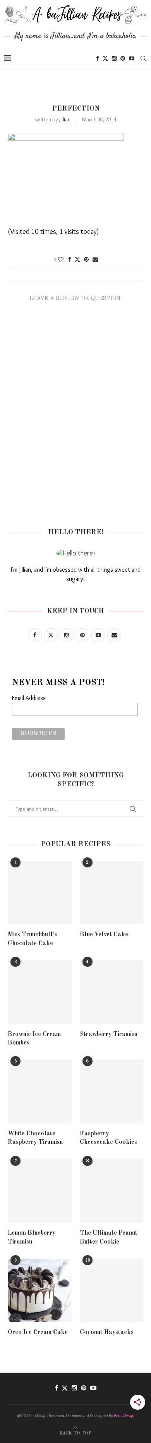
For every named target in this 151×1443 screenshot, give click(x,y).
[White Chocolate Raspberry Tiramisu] (40, 1091)
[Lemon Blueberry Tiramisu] (40, 1191)
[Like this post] (60, 259)
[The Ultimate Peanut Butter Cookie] (112, 1191)
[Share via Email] (95, 259)
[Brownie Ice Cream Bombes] (40, 992)
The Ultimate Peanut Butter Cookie (108, 1237)
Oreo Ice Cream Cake (38, 1332)
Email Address (29, 698)
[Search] (143, 58)
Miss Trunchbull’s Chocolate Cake (32, 939)
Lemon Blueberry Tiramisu (31, 1237)
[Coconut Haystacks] (112, 1290)
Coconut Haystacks (107, 1332)
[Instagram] (114, 58)
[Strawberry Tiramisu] (112, 992)
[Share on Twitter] (77, 259)
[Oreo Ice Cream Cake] (40, 1290)
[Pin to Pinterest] (86, 259)
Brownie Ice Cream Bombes (34, 1038)
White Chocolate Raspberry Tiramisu (35, 1138)
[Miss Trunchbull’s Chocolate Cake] (40, 893)
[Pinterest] (122, 58)
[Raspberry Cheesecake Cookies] (112, 1091)
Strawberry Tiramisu (108, 1034)
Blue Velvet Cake (104, 935)
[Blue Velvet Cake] (112, 893)
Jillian (64, 119)
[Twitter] (105, 58)
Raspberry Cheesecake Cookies (108, 1138)
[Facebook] (97, 58)
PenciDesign (124, 1415)
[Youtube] (131, 58)
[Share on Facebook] (70, 259)
